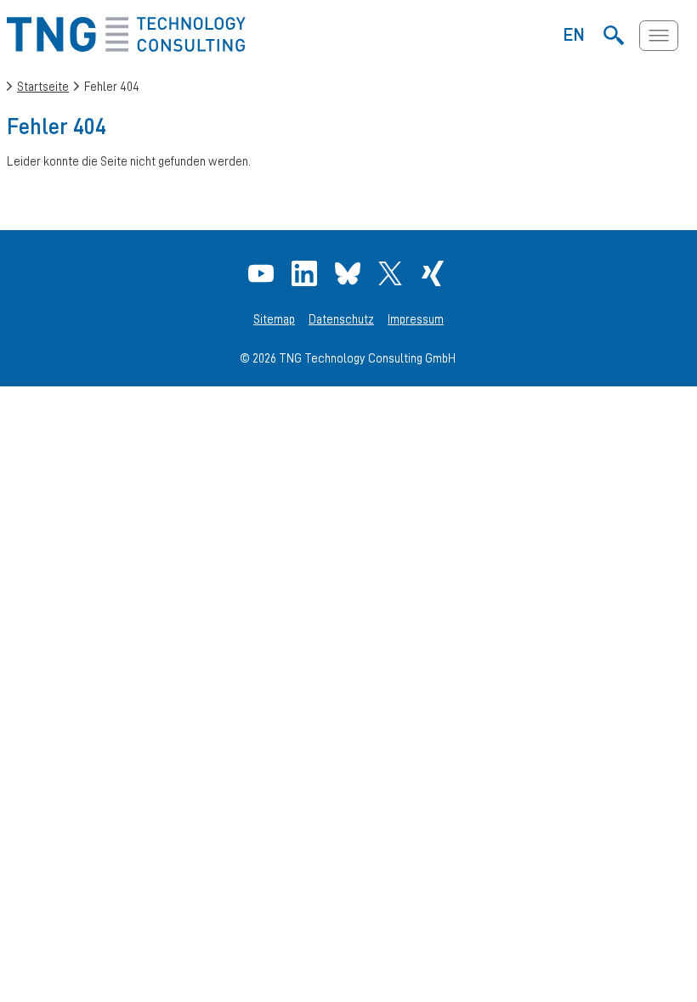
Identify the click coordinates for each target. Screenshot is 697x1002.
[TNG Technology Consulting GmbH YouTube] (263, 273)
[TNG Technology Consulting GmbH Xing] (435, 273)
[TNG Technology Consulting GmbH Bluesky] (350, 273)
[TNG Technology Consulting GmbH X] (392, 273)
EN (574, 34)
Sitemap (274, 319)
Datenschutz (341, 319)
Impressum (416, 319)
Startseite (43, 86)
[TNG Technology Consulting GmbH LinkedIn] (306, 273)
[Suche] (614, 35)
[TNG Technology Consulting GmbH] (126, 47)
